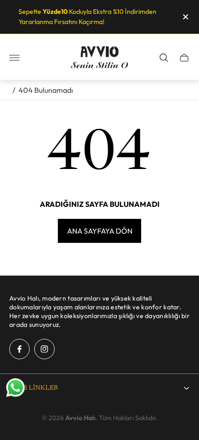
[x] (185, 17)
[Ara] (164, 58)
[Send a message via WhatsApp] (15, 387)
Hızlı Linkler (33, 388)
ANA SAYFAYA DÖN (99, 230)
